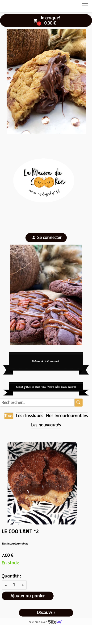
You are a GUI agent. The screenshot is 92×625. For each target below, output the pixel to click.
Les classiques (29, 415)
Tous (8, 415)
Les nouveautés (46, 424)
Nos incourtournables (67, 415)
